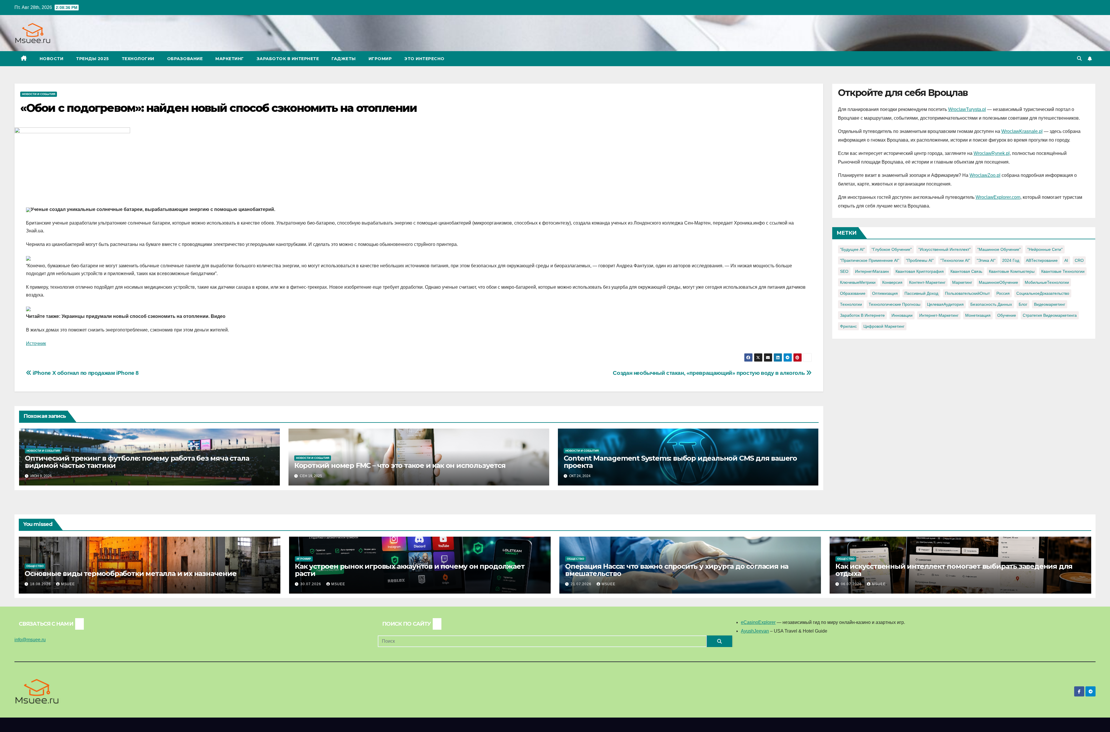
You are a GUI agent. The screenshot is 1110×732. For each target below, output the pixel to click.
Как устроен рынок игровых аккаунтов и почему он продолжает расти (409, 570)
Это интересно (424, 58)
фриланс (848, 326)
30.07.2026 (311, 584)
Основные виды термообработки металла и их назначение (130, 573)
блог (1023, 304)
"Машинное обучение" (999, 249)
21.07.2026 (582, 584)
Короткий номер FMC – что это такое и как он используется (400, 465)
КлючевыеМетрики (858, 282)
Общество (35, 566)
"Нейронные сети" (1045, 249)
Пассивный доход (921, 293)
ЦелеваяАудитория (945, 304)
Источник (36, 343)
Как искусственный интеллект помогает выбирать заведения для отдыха (953, 570)
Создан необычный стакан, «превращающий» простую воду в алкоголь (709, 373)
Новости (52, 58)
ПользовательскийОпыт (967, 293)
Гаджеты (344, 58)
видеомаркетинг (1049, 304)
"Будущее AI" (852, 249)
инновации (902, 315)
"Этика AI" (986, 260)
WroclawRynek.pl (992, 153)
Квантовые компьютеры (1012, 271)
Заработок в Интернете (288, 58)
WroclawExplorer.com (998, 197)
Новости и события (38, 94)
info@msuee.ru (30, 639)
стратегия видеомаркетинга (1050, 315)
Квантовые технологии (1063, 271)
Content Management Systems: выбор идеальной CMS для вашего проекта (680, 462)
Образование (185, 58)
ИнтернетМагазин (872, 271)
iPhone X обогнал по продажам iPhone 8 (85, 373)
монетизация (978, 315)
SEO (844, 271)
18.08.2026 (41, 584)
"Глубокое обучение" (892, 249)
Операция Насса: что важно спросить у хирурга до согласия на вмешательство (676, 570)
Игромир (380, 58)
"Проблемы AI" (920, 260)
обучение (1006, 315)
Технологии (138, 58)
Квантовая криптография (920, 271)
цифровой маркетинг (883, 326)
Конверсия (892, 282)
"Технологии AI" (955, 260)
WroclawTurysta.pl (967, 109)
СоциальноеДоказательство (1042, 293)
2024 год (1010, 260)
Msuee (68, 584)
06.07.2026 (852, 584)
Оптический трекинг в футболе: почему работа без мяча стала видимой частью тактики (137, 462)
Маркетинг (229, 58)
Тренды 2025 (92, 58)
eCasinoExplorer (758, 622)
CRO (1079, 260)
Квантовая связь (966, 271)
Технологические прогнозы (894, 304)
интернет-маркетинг (939, 315)
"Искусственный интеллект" (944, 249)
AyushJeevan (755, 631)
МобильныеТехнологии (1047, 282)
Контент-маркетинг (927, 282)
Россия (1003, 293)
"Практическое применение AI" (869, 260)
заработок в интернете (862, 315)
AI (1066, 260)
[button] (1079, 58)
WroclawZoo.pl (985, 175)
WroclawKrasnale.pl (1022, 131)
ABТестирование (1042, 260)
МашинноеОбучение (998, 282)
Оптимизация (885, 293)
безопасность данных (991, 304)
